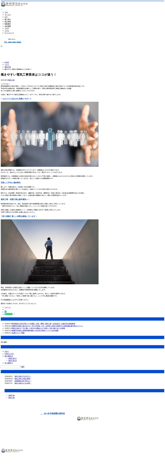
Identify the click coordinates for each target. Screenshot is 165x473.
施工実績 (8, 21)
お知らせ (9, 354)
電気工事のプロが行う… (23, 376)
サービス (8, 14)
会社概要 (8, 26)
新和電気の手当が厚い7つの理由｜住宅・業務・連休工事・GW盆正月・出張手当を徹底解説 (43, 323)
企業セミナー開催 (18, 333)
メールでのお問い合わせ (54, 413)
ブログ (7, 28)
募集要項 (8, 24)
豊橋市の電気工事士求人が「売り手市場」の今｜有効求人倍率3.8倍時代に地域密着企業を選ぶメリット (47, 326)
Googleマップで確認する (10, 460)
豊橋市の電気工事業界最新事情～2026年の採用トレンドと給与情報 (35, 330)
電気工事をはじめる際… (23, 383)
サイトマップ (9, 33)
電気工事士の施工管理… (23, 378)
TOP (6, 12)
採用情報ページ (9, 299)
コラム (7, 30)
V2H (6, 17)
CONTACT (7, 46)
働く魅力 (8, 19)
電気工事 (8, 67)
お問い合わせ (23, 212)
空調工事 (12, 358)
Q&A (7, 351)
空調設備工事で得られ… (23, 381)
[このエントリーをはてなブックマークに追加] (5, 312)
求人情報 (9, 363)
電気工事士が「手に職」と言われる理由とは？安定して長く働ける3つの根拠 (38, 328)
